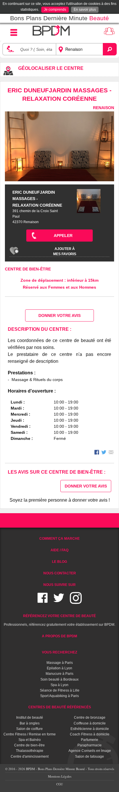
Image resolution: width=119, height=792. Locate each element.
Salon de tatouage (89, 756)
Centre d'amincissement (30, 756)
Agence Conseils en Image (89, 751)
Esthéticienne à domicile (89, 729)
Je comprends (55, 10)
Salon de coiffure (29, 729)
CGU (59, 784)
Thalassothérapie (29, 751)
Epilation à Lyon (59, 668)
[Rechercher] (110, 49)
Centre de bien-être (28, 269)
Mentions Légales (59, 776)
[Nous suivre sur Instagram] (76, 601)
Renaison (103, 107)
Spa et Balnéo (29, 740)
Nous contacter (59, 573)
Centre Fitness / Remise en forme (29, 734)
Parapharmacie (89, 745)
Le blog (59, 562)
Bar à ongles (30, 723)
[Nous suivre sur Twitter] (58, 601)
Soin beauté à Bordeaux (59, 679)
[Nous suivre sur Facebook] (42, 601)
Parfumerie (89, 740)
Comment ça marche (59, 539)
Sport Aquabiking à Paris (59, 696)
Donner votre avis (59, 315)
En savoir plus (85, 10)
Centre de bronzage (89, 718)
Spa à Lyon (59, 685)
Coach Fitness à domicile (89, 734)
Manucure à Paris (59, 674)
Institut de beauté (29, 718)
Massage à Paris (60, 663)
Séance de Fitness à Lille (59, 690)
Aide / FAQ (59, 550)
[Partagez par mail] (111, 453)
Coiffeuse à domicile (90, 723)
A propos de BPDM (59, 636)
